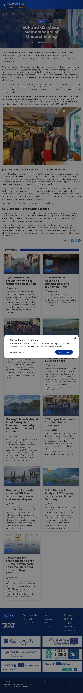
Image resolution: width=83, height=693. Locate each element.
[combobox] (75, 338)
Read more (59, 346)
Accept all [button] (64, 352)
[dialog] (41, 346)
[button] (17, 352)
